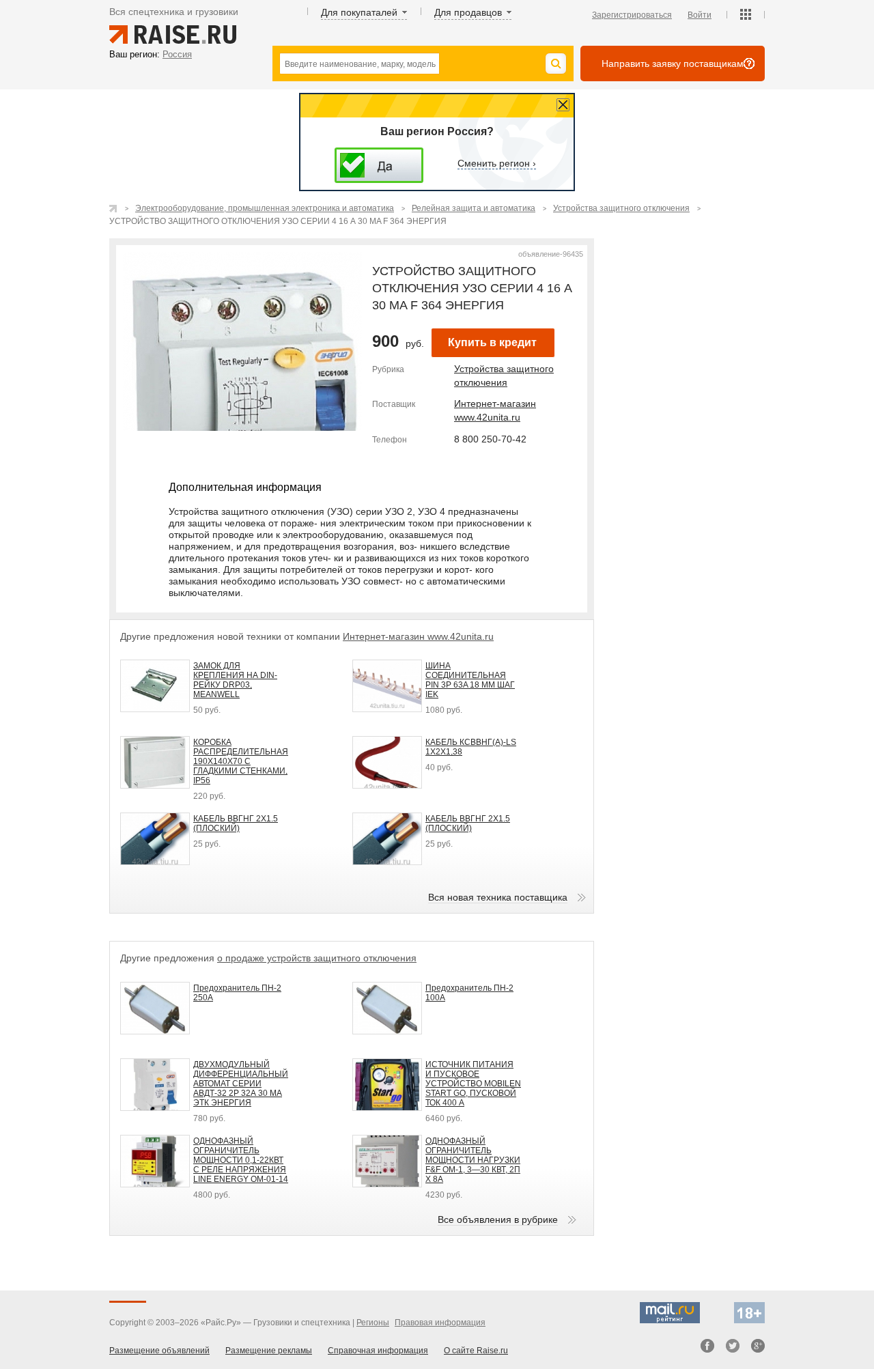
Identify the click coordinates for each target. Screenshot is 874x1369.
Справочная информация (378, 1350)
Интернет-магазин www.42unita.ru (418, 636)
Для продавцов (468, 12)
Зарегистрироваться (632, 15)
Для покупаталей (359, 12)
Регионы (372, 1322)
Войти (699, 15)
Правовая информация (440, 1322)
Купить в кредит (492, 342)
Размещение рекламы (268, 1350)
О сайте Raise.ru (476, 1350)
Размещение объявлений (159, 1350)
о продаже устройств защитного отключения (317, 957)
